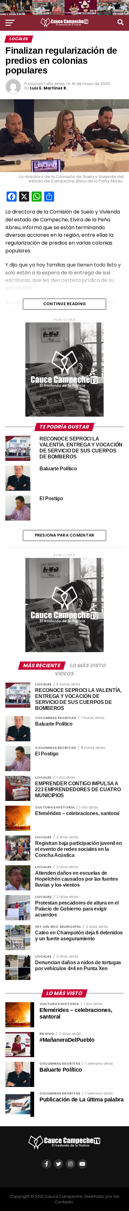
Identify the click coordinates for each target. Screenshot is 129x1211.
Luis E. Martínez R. (48, 88)
